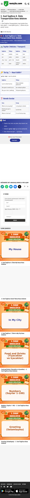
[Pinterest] (4, 486)
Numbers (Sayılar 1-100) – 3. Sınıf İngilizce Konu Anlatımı (15, 406)
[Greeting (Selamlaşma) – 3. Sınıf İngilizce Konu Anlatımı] (15, 425)
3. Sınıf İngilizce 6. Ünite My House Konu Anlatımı (12, 263)
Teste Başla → (15, 140)
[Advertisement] (15, 162)
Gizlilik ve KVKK (17, 484)
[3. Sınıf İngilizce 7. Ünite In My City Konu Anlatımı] (15, 316)
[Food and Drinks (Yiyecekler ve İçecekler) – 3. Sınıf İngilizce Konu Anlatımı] (15, 352)
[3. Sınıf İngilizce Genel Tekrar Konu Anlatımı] (15, 282)
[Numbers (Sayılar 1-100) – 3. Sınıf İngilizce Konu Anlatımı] (15, 389)
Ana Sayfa (3, 484)
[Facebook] (15, 186)
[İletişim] (11, 486)
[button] (2, 3)
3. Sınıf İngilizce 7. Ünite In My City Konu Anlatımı (12, 334)
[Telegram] (11, 186)
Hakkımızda (9, 484)
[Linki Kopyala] (2, 21)
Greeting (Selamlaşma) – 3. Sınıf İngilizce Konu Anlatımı (14, 442)
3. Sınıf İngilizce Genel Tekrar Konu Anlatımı (13, 299)
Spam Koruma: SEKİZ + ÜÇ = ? (12, 209)
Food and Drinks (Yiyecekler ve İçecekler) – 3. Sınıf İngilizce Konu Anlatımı (14, 370)
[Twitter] (19, 186)
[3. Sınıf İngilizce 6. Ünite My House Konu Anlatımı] (15, 246)
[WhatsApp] (6, 186)
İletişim (24, 484)
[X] (7, 486)
